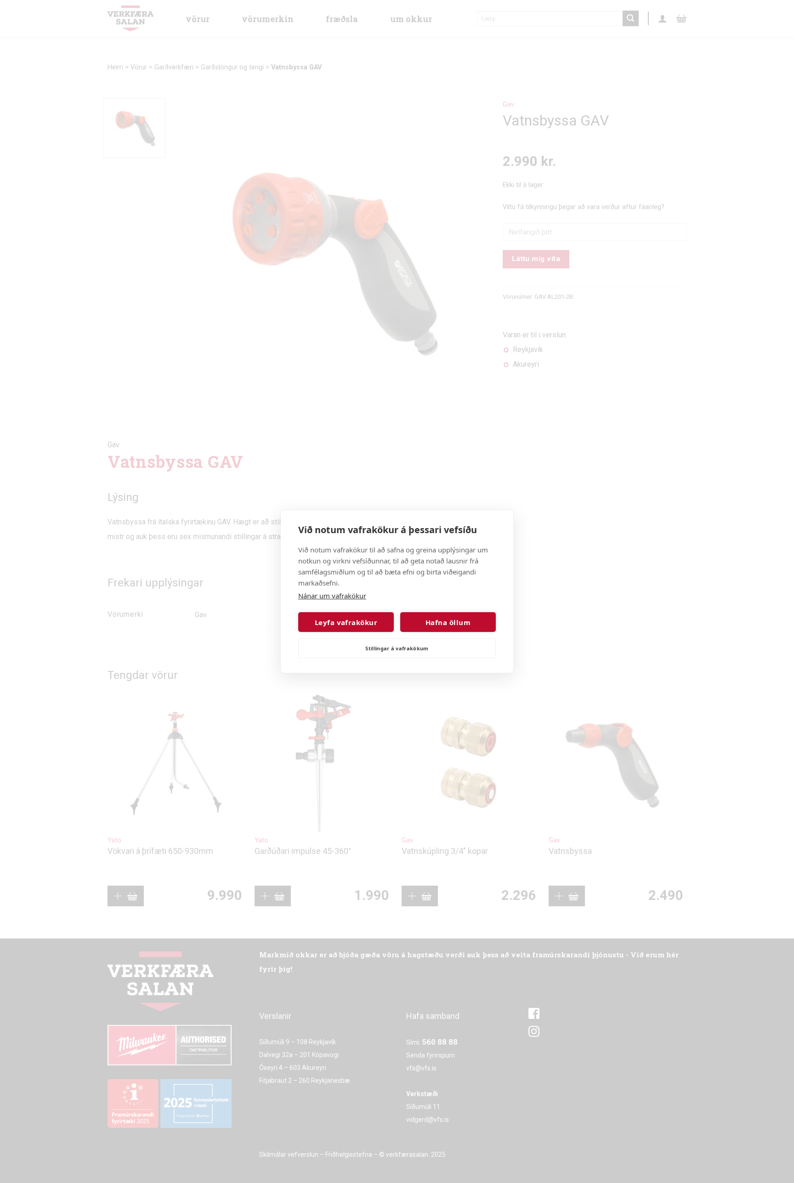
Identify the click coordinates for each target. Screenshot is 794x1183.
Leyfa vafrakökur (346, 622)
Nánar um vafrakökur (332, 595)
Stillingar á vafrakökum (397, 648)
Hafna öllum (448, 622)
